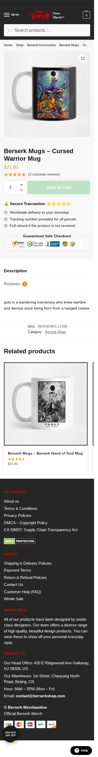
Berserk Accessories (41, 45)
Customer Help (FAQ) (22, 592)
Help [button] (84, 750)
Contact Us (13, 584)
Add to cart (59, 187)
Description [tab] (15, 271)
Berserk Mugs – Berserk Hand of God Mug (45, 453)
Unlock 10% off (10, 734)
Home (8, 45)
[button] (83, 58)
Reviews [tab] (15, 284)
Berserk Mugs (69, 45)
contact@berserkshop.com (40, 696)
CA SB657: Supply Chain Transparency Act (41, 530)
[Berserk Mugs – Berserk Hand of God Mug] (45, 404)
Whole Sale (13, 599)
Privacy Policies (17, 515)
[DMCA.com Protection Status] (20, 543)
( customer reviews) (44, 174)
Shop (20, 45)
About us (11, 501)
